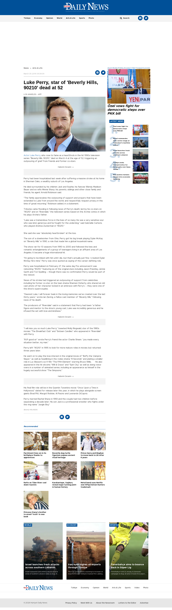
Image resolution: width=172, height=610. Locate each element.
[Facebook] (140, 18)
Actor (26, 155)
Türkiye (27, 18)
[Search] (121, 18)
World (59, 18)
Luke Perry (35, 155)
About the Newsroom (105, 603)
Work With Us (86, 603)
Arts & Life (70, 18)
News (26, 68)
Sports (82, 18)
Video (137, 588)
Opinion (49, 18)
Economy (38, 18)
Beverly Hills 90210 (30, 409)
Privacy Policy (71, 603)
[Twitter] (146, 18)
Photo (91, 18)
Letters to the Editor (127, 603)
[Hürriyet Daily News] (86, 7)
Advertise (144, 603)
